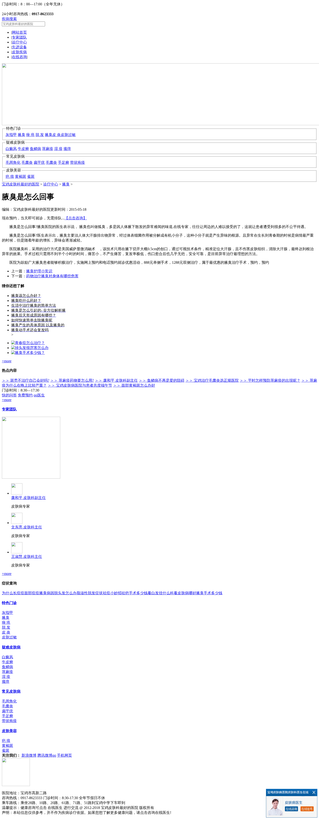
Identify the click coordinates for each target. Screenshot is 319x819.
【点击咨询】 (75, 218)
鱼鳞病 (35, 149)
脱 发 (39, 135)
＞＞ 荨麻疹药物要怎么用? (72, 380)
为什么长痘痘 (13, 593)
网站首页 (19, 32)
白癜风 (11, 149)
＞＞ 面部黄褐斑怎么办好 (134, 385)
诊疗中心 (19, 42)
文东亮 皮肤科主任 (26, 527)
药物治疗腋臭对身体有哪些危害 (52, 276)
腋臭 (21, 135)
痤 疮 (30, 135)
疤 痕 (10, 176)
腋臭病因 (46, 593)
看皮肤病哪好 (185, 593)
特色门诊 (9, 603)
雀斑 (31, 176)
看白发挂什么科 (161, 593)
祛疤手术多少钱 (134, 593)
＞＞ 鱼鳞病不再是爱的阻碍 (161, 380)
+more (6, 361)
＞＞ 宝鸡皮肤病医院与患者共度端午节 (80, 385)
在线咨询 (19, 57)
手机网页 (64, 755)
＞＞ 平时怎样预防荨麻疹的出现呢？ (270, 380)
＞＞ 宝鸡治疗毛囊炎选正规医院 (212, 380)
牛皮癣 (23, 149)
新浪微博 (28, 755)
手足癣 (63, 162)
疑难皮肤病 (11, 647)
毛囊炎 (27, 162)
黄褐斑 (20, 176)
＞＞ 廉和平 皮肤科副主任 (116, 380)
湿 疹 (58, 149)
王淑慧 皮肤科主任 (26, 557)
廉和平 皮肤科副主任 (28, 498)
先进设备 (19, 47)
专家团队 (19, 37)
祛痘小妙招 (112, 593)
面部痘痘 (31, 593)
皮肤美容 (9, 731)
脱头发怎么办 (65, 593)
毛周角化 (13, 162)
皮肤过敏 (68, 135)
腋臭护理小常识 (39, 271)
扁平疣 (39, 162)
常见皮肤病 (11, 691)
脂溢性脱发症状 (90, 593)
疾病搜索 (9, 19)
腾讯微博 (44, 755)
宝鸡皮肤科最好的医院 (20, 184)
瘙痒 (67, 149)
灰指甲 (11, 135)
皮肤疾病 (19, 52)
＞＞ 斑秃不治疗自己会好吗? (25, 380)
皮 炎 (56, 135)
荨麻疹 (47, 149)
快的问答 (9, 395)
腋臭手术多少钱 (209, 593)
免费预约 (25, 395)
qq (54, 755)
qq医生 (39, 395)
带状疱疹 (77, 162)
